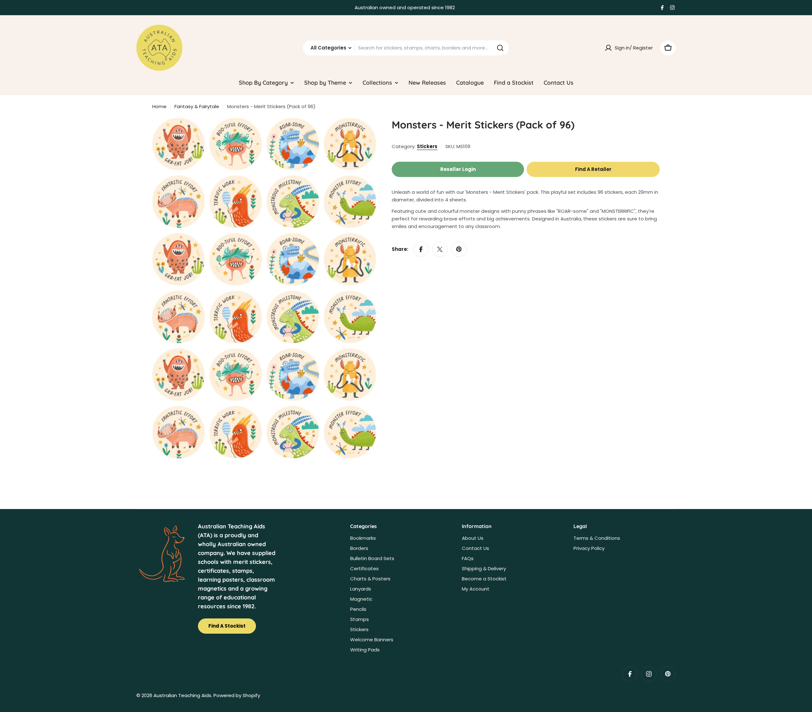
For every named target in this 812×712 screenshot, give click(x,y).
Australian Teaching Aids (182, 695)
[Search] (500, 48)
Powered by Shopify (236, 695)
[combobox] (406, 48)
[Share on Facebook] (421, 249)
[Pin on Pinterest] (459, 249)
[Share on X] (440, 249)
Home (159, 106)
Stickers (427, 146)
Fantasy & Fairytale (196, 106)
